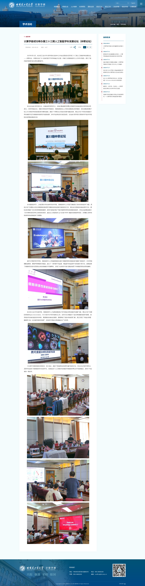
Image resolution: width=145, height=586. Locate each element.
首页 (118, 24)
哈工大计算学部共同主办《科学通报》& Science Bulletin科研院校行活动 (113, 80)
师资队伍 (65, 6)
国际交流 (91, 6)
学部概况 (57, 6)
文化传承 (116, 6)
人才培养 (74, 6)
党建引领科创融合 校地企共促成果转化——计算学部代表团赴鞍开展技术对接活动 (113, 96)
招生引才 (99, 6)
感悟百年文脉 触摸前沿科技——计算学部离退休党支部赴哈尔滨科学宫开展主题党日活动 (113, 56)
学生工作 (108, 6)
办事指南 (133, 6)
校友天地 (125, 6)
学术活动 (123, 24)
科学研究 (82, 6)
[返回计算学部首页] (27, 3)
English (133, 3)
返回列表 (28, 36)
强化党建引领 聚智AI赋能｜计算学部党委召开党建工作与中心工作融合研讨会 (113, 64)
